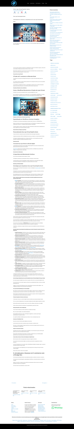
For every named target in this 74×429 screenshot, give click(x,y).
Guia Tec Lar (33, 421)
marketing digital (52, 95)
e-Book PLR (55, 421)
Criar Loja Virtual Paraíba (24, 391)
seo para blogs (59, 116)
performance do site (54, 106)
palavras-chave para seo (53, 104)
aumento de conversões (54, 67)
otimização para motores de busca (55, 102)
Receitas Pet (28, 421)
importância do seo (53, 91)
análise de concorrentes (55, 63)
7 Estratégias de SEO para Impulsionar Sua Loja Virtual (16, 392)
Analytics (31, 252)
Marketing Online (40, 405)
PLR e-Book (49, 420)
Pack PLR (45, 420)
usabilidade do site (53, 133)
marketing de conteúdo (54, 93)
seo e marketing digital (53, 110)
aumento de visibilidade (53, 69)
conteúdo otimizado (53, 74)
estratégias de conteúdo (55, 83)
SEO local (52, 114)
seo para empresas (53, 120)
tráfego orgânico (33, 247)
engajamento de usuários (54, 81)
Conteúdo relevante (53, 76)
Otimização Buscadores (41, 408)
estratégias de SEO (54, 85)
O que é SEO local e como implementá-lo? (56, 32)
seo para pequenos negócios (54, 125)
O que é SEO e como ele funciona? (55, 33)
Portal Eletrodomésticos (48, 421)
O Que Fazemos (13, 406)
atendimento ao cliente (22, 249)
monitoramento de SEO (54, 97)
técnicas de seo (52, 131)
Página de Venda (14, 420)
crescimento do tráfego (54, 78)
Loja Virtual (15, 10)
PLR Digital (41, 420)
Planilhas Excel (25, 420)
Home (12, 404)
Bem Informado (37, 421)
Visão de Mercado (23, 421)
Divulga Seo (15, 148)
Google (29, 252)
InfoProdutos (30, 420)
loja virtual (25, 43)
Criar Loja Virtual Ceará (33, 391)
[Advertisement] (29, 56)
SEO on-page (53, 116)
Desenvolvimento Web (41, 404)
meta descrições (59, 95)
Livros (16, 206)
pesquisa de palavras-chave (56, 108)
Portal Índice (42, 421)
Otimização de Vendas (41, 407)
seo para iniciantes (54, 122)
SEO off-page (58, 114)
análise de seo (53, 65)
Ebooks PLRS (20, 420)
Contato (12, 407)
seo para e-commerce (53, 118)
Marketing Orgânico (41, 406)
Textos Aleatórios (54, 420)
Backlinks (60, 69)
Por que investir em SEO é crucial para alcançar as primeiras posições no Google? (55, 20)
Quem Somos (13, 405)
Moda (16, 180)
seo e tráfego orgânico (53, 112)
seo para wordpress (53, 127)
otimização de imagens (53, 100)
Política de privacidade (14, 408)
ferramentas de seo (53, 89)
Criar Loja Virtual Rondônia (41, 391)
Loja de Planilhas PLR (36, 420)
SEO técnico (53, 129)
